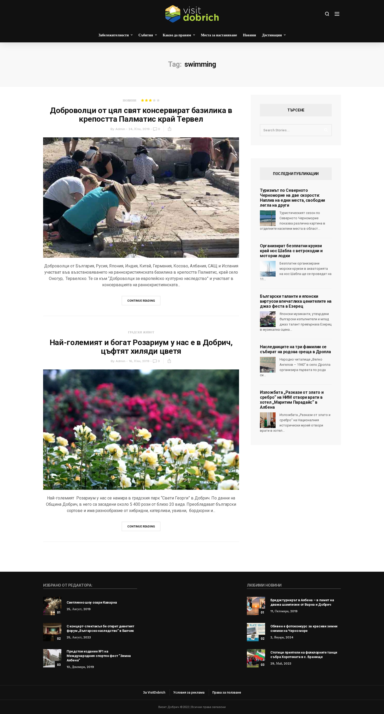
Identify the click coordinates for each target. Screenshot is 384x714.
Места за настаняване (219, 35)
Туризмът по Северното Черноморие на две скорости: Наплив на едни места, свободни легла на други (292, 198)
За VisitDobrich (154, 692)
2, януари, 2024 (281, 637)
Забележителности (113, 35)
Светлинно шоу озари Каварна (92, 602)
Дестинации (272, 35)
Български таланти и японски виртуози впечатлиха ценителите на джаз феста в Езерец (295, 301)
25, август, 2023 (79, 637)
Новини (249, 35)
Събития (145, 35)
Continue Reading (141, 300)
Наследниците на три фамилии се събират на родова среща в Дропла (295, 349)
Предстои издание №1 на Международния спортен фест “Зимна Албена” (99, 655)
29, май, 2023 (280, 663)
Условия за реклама (189, 692)
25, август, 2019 (79, 609)
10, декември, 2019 (80, 667)
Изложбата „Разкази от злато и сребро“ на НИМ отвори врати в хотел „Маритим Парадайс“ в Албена (291, 400)
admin (120, 129)
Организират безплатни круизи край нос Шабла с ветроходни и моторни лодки (291, 250)
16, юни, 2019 (139, 361)
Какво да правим (177, 35)
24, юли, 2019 (139, 129)
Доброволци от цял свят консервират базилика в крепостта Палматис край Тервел (141, 114)
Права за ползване (226, 692)
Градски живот (141, 332)
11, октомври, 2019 (284, 611)
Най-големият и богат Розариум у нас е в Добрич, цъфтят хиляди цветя (141, 347)
